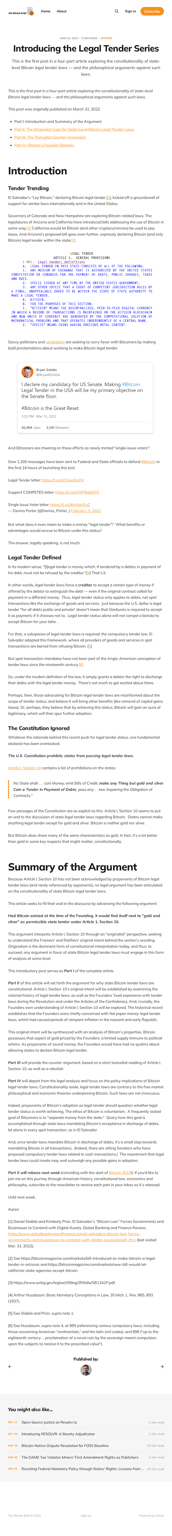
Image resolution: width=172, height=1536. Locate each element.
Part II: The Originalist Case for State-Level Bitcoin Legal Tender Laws (74, 129)
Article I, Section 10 (24, 767)
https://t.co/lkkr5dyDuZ (70, 504)
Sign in (130, 11)
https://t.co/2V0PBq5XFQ (77, 492)
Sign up (86, 1515)
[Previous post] (11, 1366)
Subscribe (152, 11)
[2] (29, 228)
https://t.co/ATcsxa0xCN (63, 480)
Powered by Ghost (151, 1515)
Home (45, 11)
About (62, 11)
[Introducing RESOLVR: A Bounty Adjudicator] (86, 1434)
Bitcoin (106, 38)
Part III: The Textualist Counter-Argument (49, 137)
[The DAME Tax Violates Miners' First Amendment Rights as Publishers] (86, 1457)
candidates (55, 342)
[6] (81, 664)
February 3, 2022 (86, 510)
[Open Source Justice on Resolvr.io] (86, 1422)
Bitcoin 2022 (120, 1172)
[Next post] (160, 1366)
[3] (73, 240)
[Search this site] (116, 11)
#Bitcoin (148, 461)
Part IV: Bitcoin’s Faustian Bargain (44, 145)
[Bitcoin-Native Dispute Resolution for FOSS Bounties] (86, 1445)
